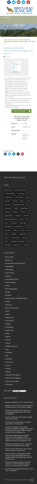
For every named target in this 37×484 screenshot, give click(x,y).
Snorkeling (8, 352)
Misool (21, 219)
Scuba (7, 349)
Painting (7, 324)
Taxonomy (8, 359)
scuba (28, 230)
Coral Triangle (18, 197)
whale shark (17, 245)
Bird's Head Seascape (10, 40)
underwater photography (17, 241)
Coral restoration (10, 282)
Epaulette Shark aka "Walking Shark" (16, 298)
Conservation (8, 197)
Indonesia (7, 212)
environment (8, 208)
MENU (8, 17)
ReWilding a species (11, 346)
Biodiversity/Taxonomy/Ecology (15, 263)
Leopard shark (9, 215)
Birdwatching (9, 270)
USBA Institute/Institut (12, 381)
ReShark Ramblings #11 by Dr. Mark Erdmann (19, 402)
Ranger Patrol (9, 330)
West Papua (8, 245)
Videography (9, 384)
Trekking (7, 372)
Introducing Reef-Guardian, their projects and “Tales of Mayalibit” (19, 469)
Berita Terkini (8, 190)
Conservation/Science (11, 279)
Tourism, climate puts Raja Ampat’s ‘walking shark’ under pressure (18, 418)
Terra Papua (9, 362)
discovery (7, 201)
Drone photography (11, 289)
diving (21, 201)
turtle (6, 241)
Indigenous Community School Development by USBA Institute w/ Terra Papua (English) (19, 406)
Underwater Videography (12, 378)
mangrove (18, 215)
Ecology (7, 292)
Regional (8, 337)
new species (13, 223)
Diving (7, 285)
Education (8, 295)
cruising (27, 197)
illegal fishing (24, 208)
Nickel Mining (9, 321)
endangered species (18, 204)
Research (8, 340)
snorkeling (13, 234)
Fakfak (16, 208)
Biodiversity (8, 260)
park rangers (23, 223)
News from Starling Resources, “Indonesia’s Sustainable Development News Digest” (18, 444)
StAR (6, 356)
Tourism (7, 365)
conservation (21, 193)
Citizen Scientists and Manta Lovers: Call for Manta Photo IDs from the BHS (18, 449)
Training (7, 368)
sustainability (22, 234)
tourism (7, 237)
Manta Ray (26, 215)
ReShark (7, 343)
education (7, 204)
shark (6, 234)
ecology (28, 201)
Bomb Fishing (9, 273)
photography (8, 226)
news (6, 223)
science (15, 230)
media (7, 311)
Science (22, 230)
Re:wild (7, 333)
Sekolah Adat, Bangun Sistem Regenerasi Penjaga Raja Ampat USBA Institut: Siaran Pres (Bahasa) (18, 412)
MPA (27, 219)
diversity (15, 201)
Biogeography (9, 266)
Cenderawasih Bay (10, 193)
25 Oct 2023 (8, 56)
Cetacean (8, 276)
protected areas (19, 226)
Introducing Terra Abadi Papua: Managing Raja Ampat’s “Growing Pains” (18, 423)
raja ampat (8, 230)
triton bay (25, 237)
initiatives (15, 212)
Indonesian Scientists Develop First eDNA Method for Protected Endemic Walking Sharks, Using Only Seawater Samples (18, 463)
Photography (9, 327)
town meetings (16, 237)
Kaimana (23, 212)
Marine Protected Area (11, 219)
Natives (7, 314)
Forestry (7, 301)
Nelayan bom (9, 317)
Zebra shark (26, 245)
